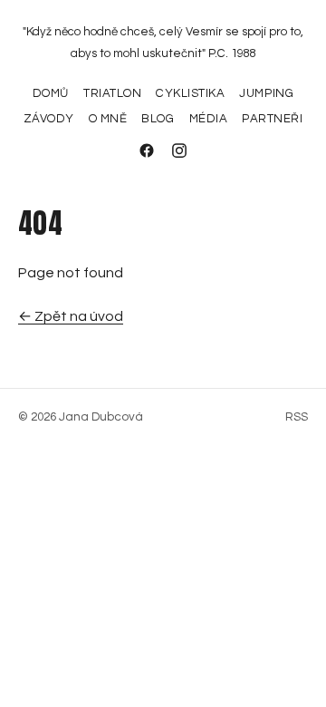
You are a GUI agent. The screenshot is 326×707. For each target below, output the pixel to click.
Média (208, 118)
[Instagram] (179, 150)
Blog (157, 118)
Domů (51, 93)
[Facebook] (147, 150)
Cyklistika (190, 93)
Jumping (266, 93)
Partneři (272, 118)
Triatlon (112, 93)
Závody (49, 118)
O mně (108, 118)
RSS (296, 417)
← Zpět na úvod (70, 316)
